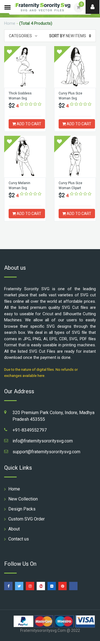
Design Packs (22, 509)
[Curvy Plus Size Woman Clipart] (75, 156)
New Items (67, 36)
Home (9, 23)
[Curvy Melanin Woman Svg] (25, 156)
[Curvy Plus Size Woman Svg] (75, 67)
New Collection (23, 499)
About (14, 529)
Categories (20, 36)
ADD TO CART (28, 124)
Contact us (18, 539)
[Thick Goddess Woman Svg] (25, 67)
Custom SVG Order (26, 519)
